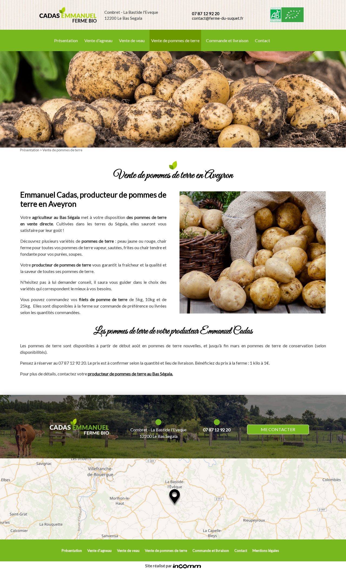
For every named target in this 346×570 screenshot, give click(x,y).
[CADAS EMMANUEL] (68, 14)
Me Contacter (278, 429)
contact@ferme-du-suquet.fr (218, 18)
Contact (262, 40)
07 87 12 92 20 (205, 13)
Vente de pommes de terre (175, 40)
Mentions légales (265, 550)
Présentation (66, 40)
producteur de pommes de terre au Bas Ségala (130, 373)
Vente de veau (132, 40)
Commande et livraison (227, 40)
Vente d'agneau (98, 40)
